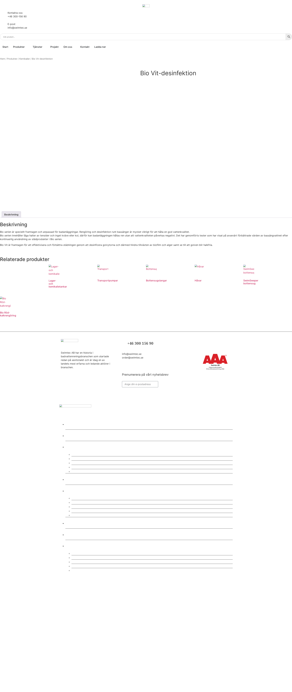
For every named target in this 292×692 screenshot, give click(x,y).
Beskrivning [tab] (11, 214)
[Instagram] (138, 367)
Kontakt (74, 522)
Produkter (12, 58)
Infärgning (81, 471)
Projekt (73, 479)
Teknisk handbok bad (90, 570)
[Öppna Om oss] (74, 47)
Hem (2, 58)
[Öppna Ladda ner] (108, 47)
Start (71, 423)
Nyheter (74, 534)
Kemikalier (24, 58)
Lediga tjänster (85, 515)
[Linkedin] (124, 367)
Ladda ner (76, 545)
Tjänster (74, 446)
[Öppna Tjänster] (44, 47)
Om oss (74, 490)
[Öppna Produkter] (26, 47)
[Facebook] (131, 367)
